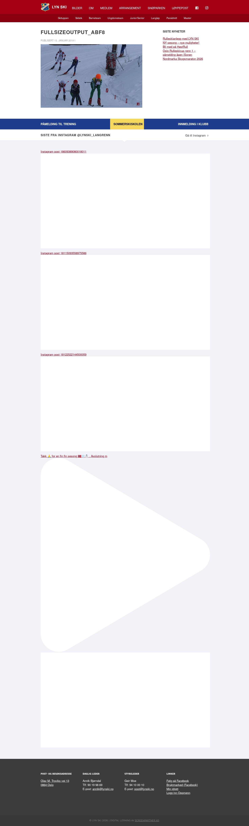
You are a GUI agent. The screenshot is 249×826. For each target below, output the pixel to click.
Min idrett (172, 789)
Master (187, 18)
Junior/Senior (137, 18)
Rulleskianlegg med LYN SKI (181, 38)
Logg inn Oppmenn (178, 793)
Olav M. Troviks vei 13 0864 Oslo (55, 783)
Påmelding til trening (58, 124)
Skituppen (63, 18)
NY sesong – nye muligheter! (181, 42)
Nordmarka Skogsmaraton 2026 (183, 58)
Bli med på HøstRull (175, 46)
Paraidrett (172, 18)
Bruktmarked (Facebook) (182, 785)
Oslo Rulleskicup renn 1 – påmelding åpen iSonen (179, 52)
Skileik (78, 18)
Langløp (155, 18)
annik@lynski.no (102, 789)
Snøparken (156, 8)
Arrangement (130, 8)
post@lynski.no (144, 789)
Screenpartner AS (147, 820)
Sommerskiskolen (127, 124)
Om (91, 8)
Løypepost (180, 8)
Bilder (77, 8)
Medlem (106, 8)
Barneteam (95, 18)
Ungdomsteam (115, 18)
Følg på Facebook (178, 781)
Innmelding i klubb (193, 124)
